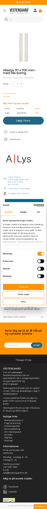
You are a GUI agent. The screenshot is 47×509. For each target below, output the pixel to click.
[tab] (23, 317)
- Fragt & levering (12, 423)
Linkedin (12, 492)
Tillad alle (23, 287)
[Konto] (35, 11)
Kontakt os (40, 506)
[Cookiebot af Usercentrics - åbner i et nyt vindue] (33, 205)
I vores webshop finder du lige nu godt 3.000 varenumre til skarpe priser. (20, 401)
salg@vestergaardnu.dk (15, 473)
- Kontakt (8, 435)
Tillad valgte (23, 294)
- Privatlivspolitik (11, 426)
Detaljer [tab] (23, 212)
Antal (5, 84)
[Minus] (13, 85)
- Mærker (8, 438)
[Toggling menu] (4, 11)
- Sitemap (8, 440)
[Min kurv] (40, 10)
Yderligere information (14, 317)
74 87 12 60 (24, 2)
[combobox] (23, 19)
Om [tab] (38, 212)
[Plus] (22, 85)
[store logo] (19, 10)
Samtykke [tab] (8, 212)
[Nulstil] (41, 19)
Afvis (23, 302)
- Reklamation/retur (13, 420)
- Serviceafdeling (11, 429)
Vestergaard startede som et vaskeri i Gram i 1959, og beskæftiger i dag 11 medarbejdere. (21, 391)
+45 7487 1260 (10, 467)
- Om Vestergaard (12, 432)
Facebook (13, 487)
